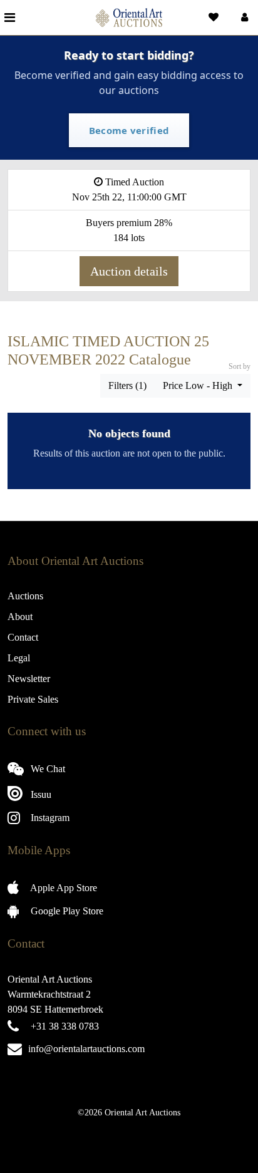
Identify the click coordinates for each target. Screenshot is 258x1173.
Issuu (39, 794)
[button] (243, 17)
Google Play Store (65, 911)
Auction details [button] (129, 271)
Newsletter (29, 678)
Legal (19, 658)
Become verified (129, 130)
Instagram (49, 817)
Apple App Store (62, 887)
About (20, 616)
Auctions (25, 596)
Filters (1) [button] (127, 385)
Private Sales (33, 699)
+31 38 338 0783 (65, 1026)
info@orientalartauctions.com (86, 1048)
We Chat (46, 768)
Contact (23, 637)
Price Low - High (199, 385)
